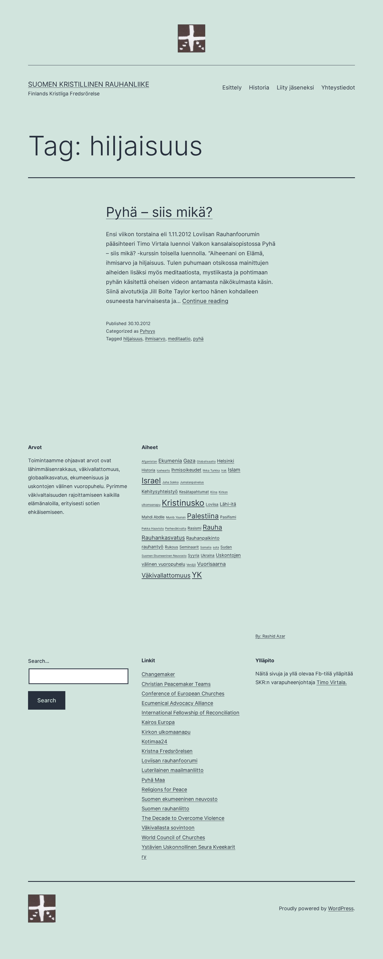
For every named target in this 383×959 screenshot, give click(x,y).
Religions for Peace (164, 789)
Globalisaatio (206, 461)
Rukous (171, 547)
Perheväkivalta (175, 528)
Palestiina (203, 516)
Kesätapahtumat (194, 491)
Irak (224, 470)
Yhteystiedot (338, 87)
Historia (259, 87)
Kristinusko (183, 503)
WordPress (341, 908)
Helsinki (225, 461)
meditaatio (179, 338)
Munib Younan (176, 517)
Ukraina (207, 555)
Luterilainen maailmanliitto (173, 770)
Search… (38, 661)
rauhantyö (152, 546)
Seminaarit (189, 547)
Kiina (213, 492)
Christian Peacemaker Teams (176, 684)
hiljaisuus (132, 338)
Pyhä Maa (153, 780)
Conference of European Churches (183, 693)
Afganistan (149, 461)
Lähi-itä (228, 504)
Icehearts (163, 470)
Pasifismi (228, 517)
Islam (234, 469)
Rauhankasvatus (163, 537)
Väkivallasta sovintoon (168, 828)
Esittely (232, 87)
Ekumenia (170, 460)
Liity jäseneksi (295, 87)
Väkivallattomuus (166, 575)
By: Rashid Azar (270, 636)
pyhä (198, 338)
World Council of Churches (173, 837)
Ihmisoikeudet (186, 470)
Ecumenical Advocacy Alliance (177, 703)
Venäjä (191, 565)
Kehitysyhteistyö (160, 491)
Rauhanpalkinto (203, 538)
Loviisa (212, 504)
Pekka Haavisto (153, 528)
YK (197, 574)
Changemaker (158, 674)
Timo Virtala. (332, 682)
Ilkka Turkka (211, 470)
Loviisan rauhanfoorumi (169, 760)
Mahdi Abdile (153, 517)
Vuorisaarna (211, 564)
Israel (151, 480)
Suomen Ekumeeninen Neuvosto (164, 556)
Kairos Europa (158, 722)
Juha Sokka (170, 482)
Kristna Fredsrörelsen (167, 751)
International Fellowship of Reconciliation (190, 713)
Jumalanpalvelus (192, 482)
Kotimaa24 (154, 741)
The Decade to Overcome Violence (183, 818)
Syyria (193, 555)
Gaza (189, 460)
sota (216, 547)
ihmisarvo (155, 338)
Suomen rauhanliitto (165, 808)
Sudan (226, 547)
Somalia (205, 547)
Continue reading (205, 301)
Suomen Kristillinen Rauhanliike (88, 84)
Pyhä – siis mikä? (159, 212)
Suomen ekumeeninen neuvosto (180, 799)
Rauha (212, 527)
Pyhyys (147, 331)
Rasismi (194, 528)
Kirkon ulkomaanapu (166, 732)
